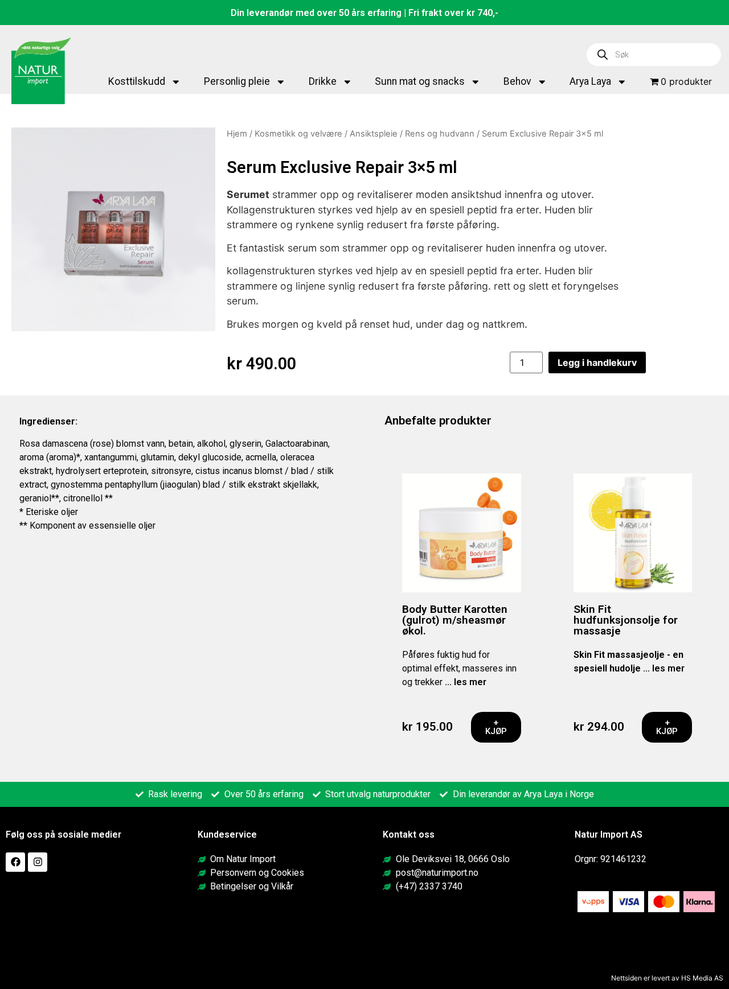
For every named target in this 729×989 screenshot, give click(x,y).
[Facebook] (15, 862)
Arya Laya (590, 81)
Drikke (323, 81)
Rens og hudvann (439, 134)
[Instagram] (37, 862)
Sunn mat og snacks (420, 81)
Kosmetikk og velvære (298, 134)
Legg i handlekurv (597, 362)
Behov (517, 81)
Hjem (237, 134)
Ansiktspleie (374, 134)
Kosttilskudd (136, 81)
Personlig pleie (237, 81)
